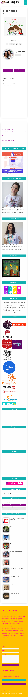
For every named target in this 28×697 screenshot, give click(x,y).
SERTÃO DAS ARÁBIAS (15, 585)
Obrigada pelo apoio (7, 138)
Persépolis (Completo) (15, 560)
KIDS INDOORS (12, 690)
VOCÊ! (11, 543)
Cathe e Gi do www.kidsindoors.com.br (20, 51)
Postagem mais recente (7, 70)
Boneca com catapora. (15, 593)
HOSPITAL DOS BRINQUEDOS (16, 568)
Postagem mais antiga (20, 70)
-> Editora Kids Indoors (7, 127)
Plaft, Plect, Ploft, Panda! (8, 140)
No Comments (7, 13)
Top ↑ (2, 694)
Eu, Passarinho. (5, 142)
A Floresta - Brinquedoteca (16, 551)
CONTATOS (4, 135)
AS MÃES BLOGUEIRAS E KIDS (9, 129)
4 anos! (11, 526)
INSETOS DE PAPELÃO (14, 576)
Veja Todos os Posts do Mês (14, 509)
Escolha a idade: (15, 483)
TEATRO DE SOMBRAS (15, 535)
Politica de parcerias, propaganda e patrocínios (12, 693)
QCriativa (11, 691)
